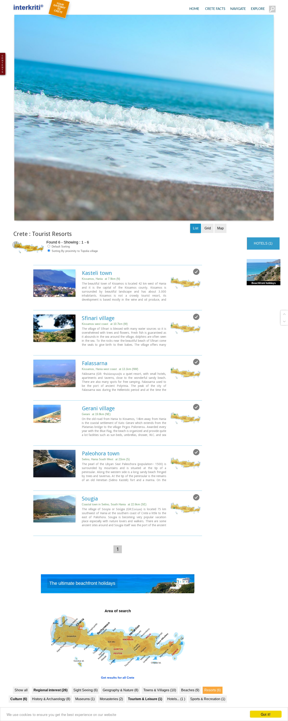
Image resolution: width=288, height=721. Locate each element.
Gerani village (98, 419)
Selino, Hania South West (106, 469)
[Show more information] (35, 314)
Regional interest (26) (50, 700)
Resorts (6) (212, 700)
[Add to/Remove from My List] (196, 282)
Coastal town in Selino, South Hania (114, 515)
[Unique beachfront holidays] (117, 595)
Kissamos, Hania (101, 289)
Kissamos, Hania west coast (110, 379)
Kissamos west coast (105, 334)
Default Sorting (60, 257)
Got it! (266, 714)
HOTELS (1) (263, 254)
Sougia (90, 509)
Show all (21, 700)
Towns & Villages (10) (159, 700)
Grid (208, 239)
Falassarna (94, 374)
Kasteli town (97, 283)
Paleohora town (101, 464)
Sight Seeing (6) (85, 700)
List (195, 239)
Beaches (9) (190, 700)
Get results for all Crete (117, 688)
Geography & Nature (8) (120, 700)
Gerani (96, 424)
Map (220, 239)
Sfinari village (98, 329)
